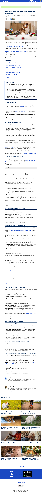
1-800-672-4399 (21, 482)
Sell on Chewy (25, 491)
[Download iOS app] (27, 472)
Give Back (15, 491)
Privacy (19, 487)
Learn (28, 490)
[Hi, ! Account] (38, 1)
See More (10, 382)
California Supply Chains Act (17, 489)
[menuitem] (10, 63)
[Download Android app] (27, 476)
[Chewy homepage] (5, 1)
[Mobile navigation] (1, 1)
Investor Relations (19, 490)
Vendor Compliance (26, 489)
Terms (16, 487)
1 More (7, 77)
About (14, 490)
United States (21, 485)
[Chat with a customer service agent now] (36, 1)
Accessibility (24, 487)
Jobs (25, 490)
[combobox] (21, 3)
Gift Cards (20, 491)
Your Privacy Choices (22, 493)
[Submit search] (41, 4)
